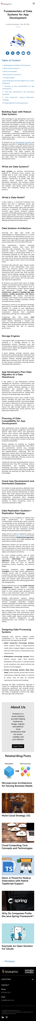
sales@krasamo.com (7, 1000)
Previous (10, 961)
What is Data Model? (10, 71)
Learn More (18, 746)
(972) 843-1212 (5, 992)
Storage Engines (9, 78)
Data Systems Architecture (12, 74)
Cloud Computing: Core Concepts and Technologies (17, 847)
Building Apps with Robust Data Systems (17, 65)
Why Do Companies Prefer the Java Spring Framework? (18, 915)
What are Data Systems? (12, 68)
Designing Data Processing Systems (16, 103)
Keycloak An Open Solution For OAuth (17, 947)
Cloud (18, 27)
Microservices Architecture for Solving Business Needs (17, 784)
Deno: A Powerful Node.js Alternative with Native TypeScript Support (16, 880)
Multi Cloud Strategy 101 (16, 815)
